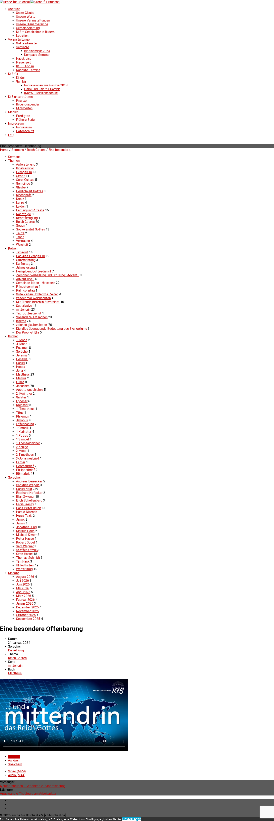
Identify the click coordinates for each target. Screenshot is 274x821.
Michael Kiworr (26, 535)
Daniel (20, 363)
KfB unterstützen (20, 97)
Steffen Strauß (27, 550)
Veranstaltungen (19, 39)
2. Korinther (24, 393)
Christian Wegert (28, 485)
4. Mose (21, 344)
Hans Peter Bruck (28, 508)
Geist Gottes (25, 180)
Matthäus (23, 374)
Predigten (23, 116)
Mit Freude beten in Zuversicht (38, 302)
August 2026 (25, 577)
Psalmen (22, 348)
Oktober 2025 (26, 615)
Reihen (12, 248)
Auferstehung (25, 164)
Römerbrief (24, 474)
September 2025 (28, 619)
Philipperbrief (25, 470)
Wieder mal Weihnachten (33, 298)
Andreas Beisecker (29, 481)
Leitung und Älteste (30, 210)
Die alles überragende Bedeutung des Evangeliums (51, 329)
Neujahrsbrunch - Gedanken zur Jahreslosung (33, 786)
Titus (19, 413)
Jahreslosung (25, 267)
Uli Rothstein (25, 565)
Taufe (20, 233)
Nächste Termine (28, 70)
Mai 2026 (22, 588)
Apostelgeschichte (29, 390)
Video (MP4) (17, 771)
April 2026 (23, 592)
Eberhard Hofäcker (29, 493)
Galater (21, 397)
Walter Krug (24, 569)
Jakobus (22, 420)
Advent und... (25, 279)
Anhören (13, 760)
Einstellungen (131, 819)
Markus (21, 378)
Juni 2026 (23, 584)
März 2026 (23, 596)
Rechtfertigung (27, 218)
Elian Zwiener (25, 497)
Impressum (16, 123)
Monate (13, 573)
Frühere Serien (26, 120)
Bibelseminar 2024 (37, 51)
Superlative (24, 306)
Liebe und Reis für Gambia (42, 89)
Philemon (22, 416)
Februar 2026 (25, 600)
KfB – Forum (25, 66)
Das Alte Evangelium (30, 256)
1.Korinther (23, 432)
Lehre (20, 203)
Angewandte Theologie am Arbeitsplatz (28, 793)
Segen (20, 225)
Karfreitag (23, 264)
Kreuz (20, 199)
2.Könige (22, 447)
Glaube (21, 187)
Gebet (20, 176)
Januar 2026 (24, 603)
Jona (19, 371)
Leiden (20, 206)
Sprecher (14, 477)
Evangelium (24, 172)
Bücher (13, 336)
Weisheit (22, 245)
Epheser (21, 401)
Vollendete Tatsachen (32, 317)
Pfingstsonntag (27, 287)
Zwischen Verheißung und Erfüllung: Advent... (47, 275)
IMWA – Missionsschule (41, 93)
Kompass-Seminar (37, 55)
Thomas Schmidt (28, 558)
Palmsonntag (25, 290)
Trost (20, 237)
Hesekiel (22, 359)
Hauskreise (23, 58)
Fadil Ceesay (25, 504)
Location (22, 36)
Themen (14, 161)
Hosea (20, 367)
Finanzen (22, 100)
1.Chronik (22, 428)
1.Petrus (22, 435)
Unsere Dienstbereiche (32, 24)
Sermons (17, 150)
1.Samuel (22, 439)
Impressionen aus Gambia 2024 (46, 85)
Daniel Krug (24, 489)
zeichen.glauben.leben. (32, 325)
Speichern (15, 764)
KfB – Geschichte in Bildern (35, 32)
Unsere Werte (26, 16)
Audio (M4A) (16, 775)
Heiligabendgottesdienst (33, 271)
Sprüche (22, 351)
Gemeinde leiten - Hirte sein (35, 283)
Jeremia (21, 355)
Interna (21, 321)
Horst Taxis (24, 516)
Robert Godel (25, 542)
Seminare (22, 47)
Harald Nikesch (26, 512)
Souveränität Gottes (30, 229)
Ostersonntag (26, 260)
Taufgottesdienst (28, 313)
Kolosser (22, 405)
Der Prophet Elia (27, 332)
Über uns (14, 9)
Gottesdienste (26, 43)
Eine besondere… (60, 150)
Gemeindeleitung (28, 28)
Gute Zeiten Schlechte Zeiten (37, 294)
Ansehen (14, 757)
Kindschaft (23, 195)
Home (4, 150)
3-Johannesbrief (27, 458)
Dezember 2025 (27, 607)
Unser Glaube (25, 13)
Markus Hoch (25, 531)
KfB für (13, 74)
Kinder (20, 78)
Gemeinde (23, 183)
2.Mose (21, 451)
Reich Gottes (36, 150)
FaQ (11, 135)
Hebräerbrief (25, 466)
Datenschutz (25, 131)
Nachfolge (23, 214)
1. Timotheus (25, 409)
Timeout (22, 252)
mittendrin (23, 309)
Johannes (22, 386)
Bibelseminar (25, 168)
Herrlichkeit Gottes (29, 191)
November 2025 (27, 611)
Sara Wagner (25, 546)
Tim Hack (22, 561)
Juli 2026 (22, 580)
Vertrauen (23, 241)
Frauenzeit (23, 62)
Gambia (21, 81)
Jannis (20, 519)
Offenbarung (25, 424)
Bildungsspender (27, 104)
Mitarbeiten (24, 108)
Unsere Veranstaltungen (33, 20)
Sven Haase (24, 554)
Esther (20, 462)
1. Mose (21, 340)
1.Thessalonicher (28, 443)
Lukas (20, 382)
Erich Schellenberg (29, 500)
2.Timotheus (25, 455)
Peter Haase (25, 539)
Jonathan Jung (26, 527)
